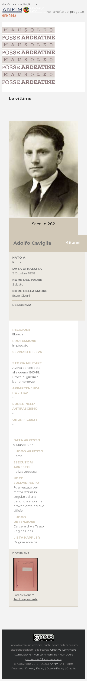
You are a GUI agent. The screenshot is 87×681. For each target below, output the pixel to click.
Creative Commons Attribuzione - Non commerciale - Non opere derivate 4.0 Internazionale (45, 654)
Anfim (54, 663)
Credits (71, 668)
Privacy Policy (34, 668)
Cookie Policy (55, 668)
